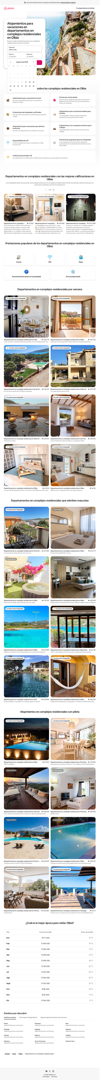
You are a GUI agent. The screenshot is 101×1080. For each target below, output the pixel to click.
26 (18, 86)
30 (33, 86)
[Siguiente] (53, 189)
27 (22, 86)
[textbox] (16, 56)
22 (29, 82)
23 (33, 82)
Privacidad (46, 1077)
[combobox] (25, 49)
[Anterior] (46, 189)
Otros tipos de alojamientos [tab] (28, 1017)
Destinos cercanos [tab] (10, 1017)
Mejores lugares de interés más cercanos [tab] (53, 1017)
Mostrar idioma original (68, 2)
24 (10, 86)
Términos (54, 1077)
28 (26, 86)
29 (29, 86)
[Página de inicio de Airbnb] (9, 8)
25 (14, 86)
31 (10, 90)
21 (26, 82)
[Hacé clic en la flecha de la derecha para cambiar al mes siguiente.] (33, 62)
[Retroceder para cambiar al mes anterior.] (10, 62)
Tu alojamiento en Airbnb (85, 8)
